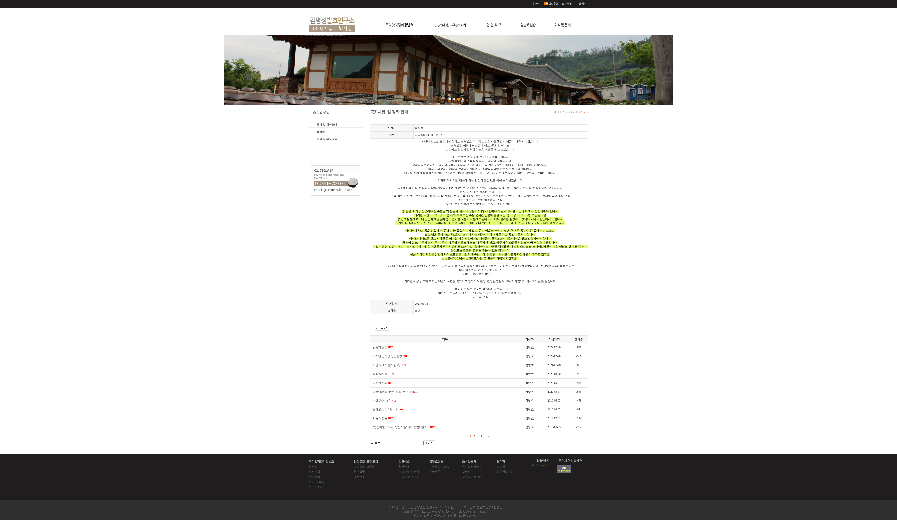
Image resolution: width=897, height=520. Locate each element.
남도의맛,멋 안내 (409, 471)
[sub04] (462, 99)
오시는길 (314, 471)
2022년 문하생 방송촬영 (390, 356)
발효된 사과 (383, 383)
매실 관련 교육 (384, 400)
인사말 (313, 466)
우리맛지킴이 (317, 482)
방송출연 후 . (383, 374)
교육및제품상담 (472, 476)
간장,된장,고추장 (364, 466)
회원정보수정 (505, 471)
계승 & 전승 (383, 418)
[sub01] (450, 99)
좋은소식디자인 (541, 465)
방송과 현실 (383, 347)
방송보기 (314, 476)
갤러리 (321, 131)
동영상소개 (316, 487)
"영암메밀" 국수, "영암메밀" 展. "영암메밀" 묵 (404, 427)
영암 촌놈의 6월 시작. (389, 409)
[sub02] (454, 99)
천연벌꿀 (359, 471)
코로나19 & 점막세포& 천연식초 (395, 391)
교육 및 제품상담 (327, 139)
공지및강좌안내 (472, 466)
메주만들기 (361, 476)
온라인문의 (436, 471)
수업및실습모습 (439, 466)
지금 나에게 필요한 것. (389, 365)
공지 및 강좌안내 (327, 124)
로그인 (501, 466)
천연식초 (404, 466)
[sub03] (458, 99)
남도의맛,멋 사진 (409, 476)
